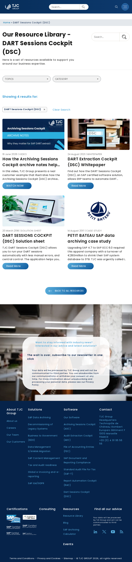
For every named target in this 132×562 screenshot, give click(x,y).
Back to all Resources (69, 290)
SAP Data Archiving (39, 417)
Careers (11, 428)
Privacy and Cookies (49, 558)
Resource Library (73, 515)
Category (61, 79)
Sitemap (68, 558)
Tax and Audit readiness (42, 465)
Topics (9, 79)
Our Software (72, 417)
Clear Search (61, 110)
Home (6, 22)
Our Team (13, 434)
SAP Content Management (44, 458)
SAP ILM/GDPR (36, 483)
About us (12, 421)
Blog (65, 522)
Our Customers (16, 441)
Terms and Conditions (22, 558)
